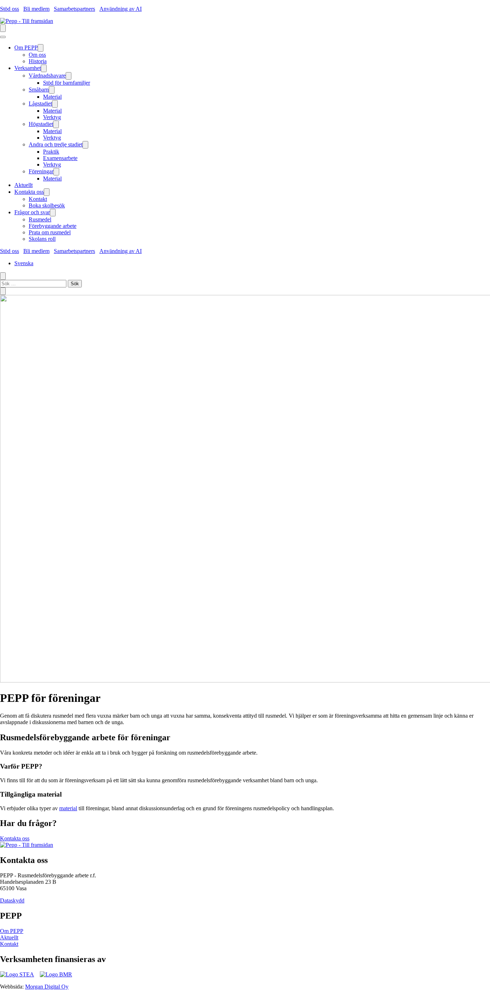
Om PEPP (11, 931)
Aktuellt (9, 937)
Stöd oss (9, 9)
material (68, 808)
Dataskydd (12, 900)
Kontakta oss (14, 838)
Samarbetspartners (74, 9)
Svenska (23, 263)
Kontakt (9, 944)
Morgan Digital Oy (47, 987)
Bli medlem (36, 9)
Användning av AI (120, 9)
